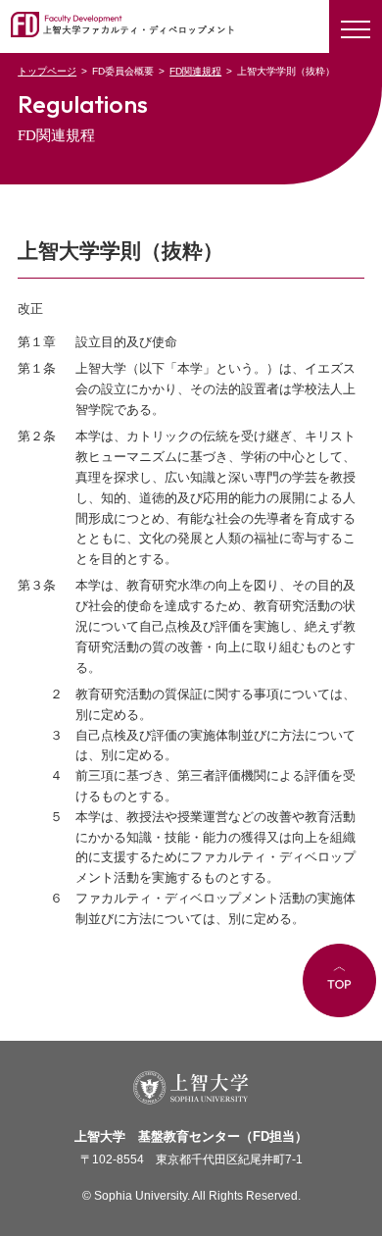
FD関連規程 (195, 71)
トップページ (47, 71)
